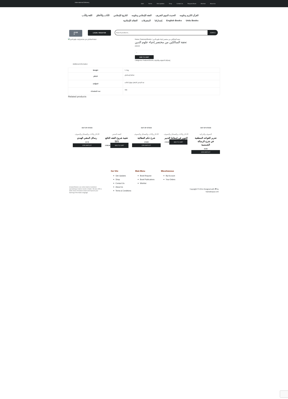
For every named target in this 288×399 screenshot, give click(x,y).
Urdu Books (192, 20)
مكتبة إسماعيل (129, 75)
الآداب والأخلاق (102, 15)
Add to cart (144, 57)
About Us (213, 3)
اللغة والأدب (87, 15)
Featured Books (145, 39)
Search (213, 32)
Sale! (142, 3)
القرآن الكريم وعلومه (189, 15)
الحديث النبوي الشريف (166, 15)
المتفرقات (146, 20)
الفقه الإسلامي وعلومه (142, 15)
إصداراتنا (158, 20)
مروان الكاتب (129, 82)
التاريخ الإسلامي (120, 15)
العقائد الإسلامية (130, 20)
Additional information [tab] (80, 64)
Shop (170, 3)
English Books (174, 20)
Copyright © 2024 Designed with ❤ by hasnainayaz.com (204, 190)
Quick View (87, 130)
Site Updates (160, 3)
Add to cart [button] (119, 145)
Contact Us (180, 3)
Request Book (192, 3)
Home (150, 3)
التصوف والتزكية (159, 60)
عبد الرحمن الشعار (138, 82)
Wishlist (203, 3)
